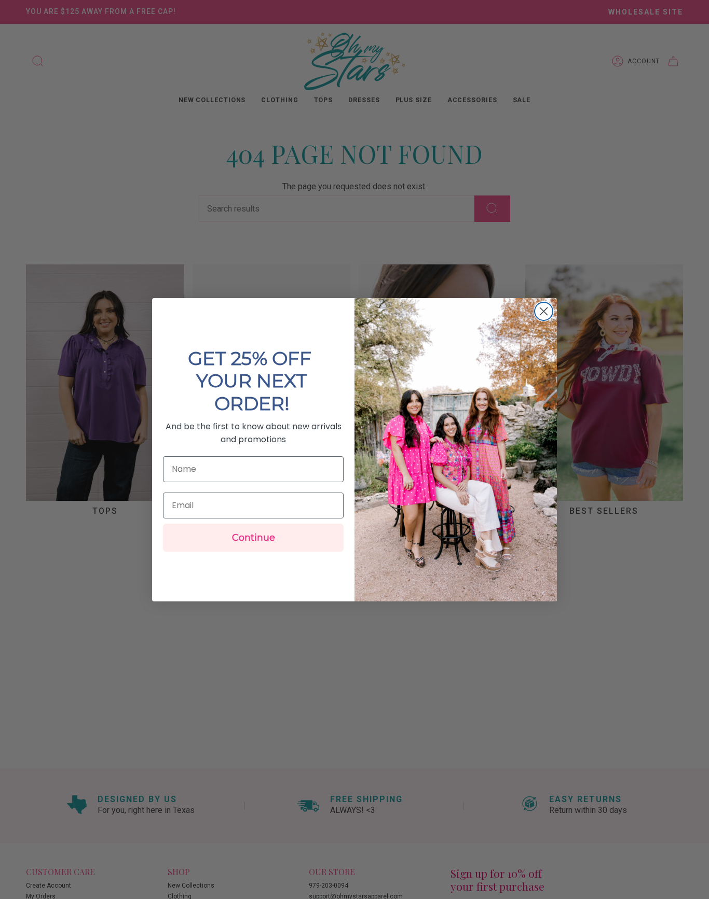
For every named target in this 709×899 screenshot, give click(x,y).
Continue (253, 537)
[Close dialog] (544, 311)
